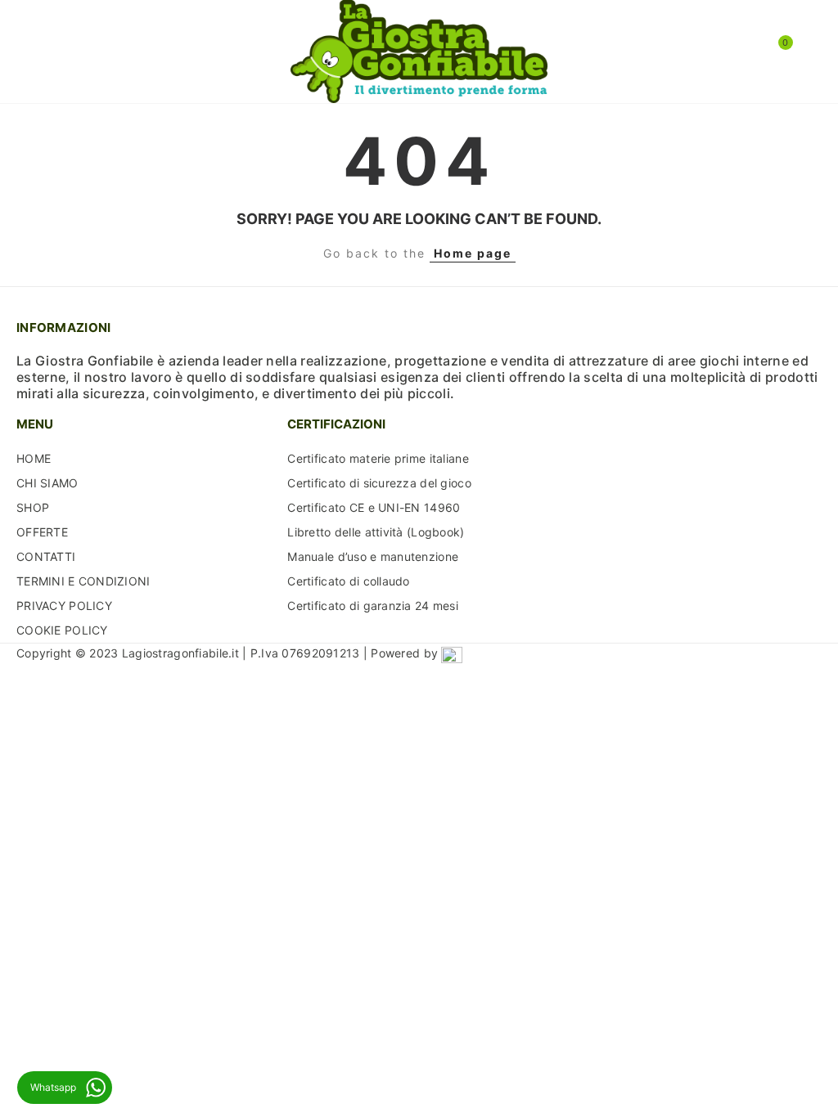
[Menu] (32, 51)
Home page (472, 253)
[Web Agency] (451, 653)
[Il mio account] (805, 51)
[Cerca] (56, 50)
